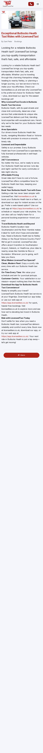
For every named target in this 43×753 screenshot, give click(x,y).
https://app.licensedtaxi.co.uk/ (25, 208)
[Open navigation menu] (37, 4)
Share (22, 355)
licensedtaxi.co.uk (26, 196)
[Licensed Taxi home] (8, 4)
